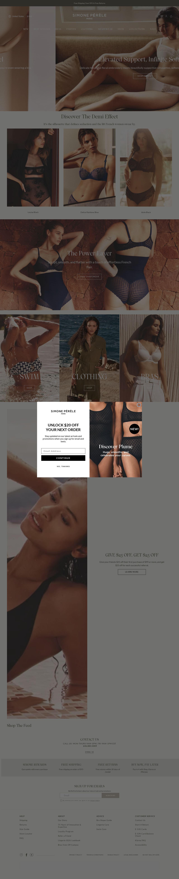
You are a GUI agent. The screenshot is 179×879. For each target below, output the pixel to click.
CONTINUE (63, 458)
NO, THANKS (63, 466)
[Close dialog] (139, 405)
